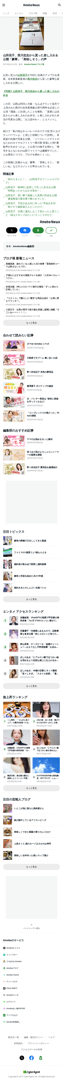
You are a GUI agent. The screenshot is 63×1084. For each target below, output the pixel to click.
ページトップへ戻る (31, 928)
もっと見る (31, 322)
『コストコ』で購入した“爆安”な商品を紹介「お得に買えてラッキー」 (32, 299)
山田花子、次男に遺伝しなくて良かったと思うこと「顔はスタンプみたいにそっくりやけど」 (32, 213)
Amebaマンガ (12, 995)
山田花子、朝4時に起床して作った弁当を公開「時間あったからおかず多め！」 (31, 189)
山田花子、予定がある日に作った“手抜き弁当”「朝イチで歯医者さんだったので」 (31, 205)
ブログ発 (33, 13)
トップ (6, 13)
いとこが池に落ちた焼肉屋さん (29, 808)
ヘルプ (51, 1037)
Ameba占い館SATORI (15, 1008)
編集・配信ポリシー (33, 1037)
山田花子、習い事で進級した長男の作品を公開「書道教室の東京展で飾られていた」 (31, 197)
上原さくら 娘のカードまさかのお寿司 (32, 843)
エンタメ (19, 13)
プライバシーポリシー (38, 1043)
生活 (55, 13)
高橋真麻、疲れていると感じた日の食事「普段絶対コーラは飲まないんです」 (32, 265)
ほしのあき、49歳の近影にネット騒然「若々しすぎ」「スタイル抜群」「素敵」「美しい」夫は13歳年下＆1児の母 (39, 673)
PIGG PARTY (11, 988)
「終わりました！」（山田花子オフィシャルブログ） (32, 180)
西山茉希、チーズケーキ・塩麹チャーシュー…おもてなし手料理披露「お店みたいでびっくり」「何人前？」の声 (39, 647)
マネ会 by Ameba (14, 961)
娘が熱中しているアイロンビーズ (30, 820)
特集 (45, 13)
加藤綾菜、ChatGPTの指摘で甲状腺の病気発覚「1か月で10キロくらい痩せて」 (39, 619)
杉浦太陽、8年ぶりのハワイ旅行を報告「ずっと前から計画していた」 (32, 288)
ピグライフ (11, 1001)
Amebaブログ (12, 968)
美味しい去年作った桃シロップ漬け (31, 855)
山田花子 (23, 75)
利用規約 (18, 1043)
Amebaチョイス (13, 948)
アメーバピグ (11, 981)
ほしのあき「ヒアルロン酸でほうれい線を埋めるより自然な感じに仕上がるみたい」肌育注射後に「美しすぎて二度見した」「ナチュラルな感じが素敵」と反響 (39, 662)
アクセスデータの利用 (31, 1049)
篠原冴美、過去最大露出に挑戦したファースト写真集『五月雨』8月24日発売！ (18, 778)
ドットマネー (11, 954)
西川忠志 (32, 79)
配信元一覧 (13, 1037)
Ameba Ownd (12, 975)
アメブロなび (11, 1015)
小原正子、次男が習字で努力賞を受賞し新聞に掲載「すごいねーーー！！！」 (32, 311)
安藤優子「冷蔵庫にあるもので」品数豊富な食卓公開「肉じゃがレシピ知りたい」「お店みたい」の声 (39, 633)
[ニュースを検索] (59, 5)
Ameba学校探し (13, 1022)
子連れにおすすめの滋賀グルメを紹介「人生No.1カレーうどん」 (33, 276)
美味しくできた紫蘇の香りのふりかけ (32, 831)
